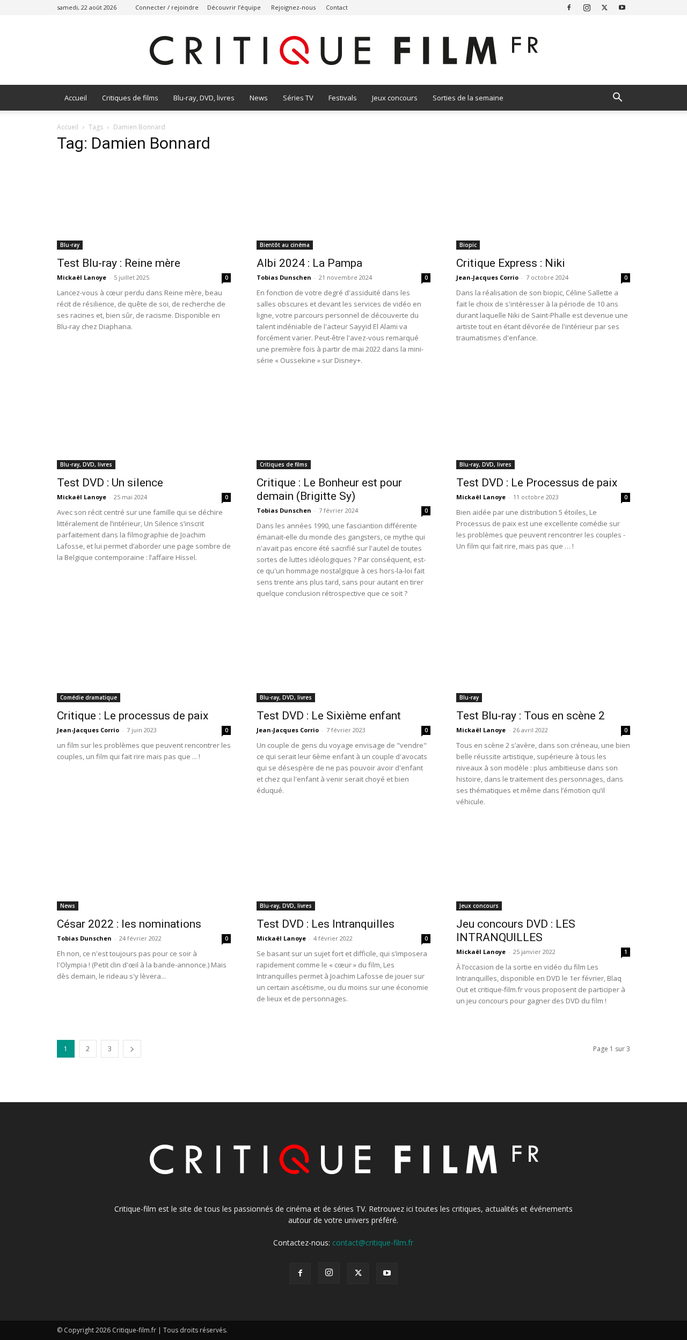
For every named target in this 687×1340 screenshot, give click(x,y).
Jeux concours (395, 98)
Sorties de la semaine (468, 98)
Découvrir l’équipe (234, 7)
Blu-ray (69, 245)
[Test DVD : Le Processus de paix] (543, 426)
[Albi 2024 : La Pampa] (343, 207)
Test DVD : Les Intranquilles (325, 923)
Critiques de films (130, 98)
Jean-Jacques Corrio (487, 277)
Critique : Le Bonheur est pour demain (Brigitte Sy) (329, 489)
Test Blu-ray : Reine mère (118, 263)
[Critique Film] (343, 50)
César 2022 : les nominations (129, 923)
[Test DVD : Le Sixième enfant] (343, 659)
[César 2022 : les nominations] (144, 868)
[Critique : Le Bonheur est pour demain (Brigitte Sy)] (343, 426)
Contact (337, 7)
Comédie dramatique (88, 697)
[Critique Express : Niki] (543, 207)
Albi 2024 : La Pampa (309, 263)
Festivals (342, 98)
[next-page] (132, 1049)
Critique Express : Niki (510, 263)
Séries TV (298, 98)
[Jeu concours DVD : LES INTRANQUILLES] (543, 868)
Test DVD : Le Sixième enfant (329, 715)
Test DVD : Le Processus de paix (536, 482)
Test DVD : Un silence (110, 482)
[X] (604, 7)
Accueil (75, 98)
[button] (617, 98)
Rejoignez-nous (293, 7)
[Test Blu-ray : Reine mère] (144, 207)
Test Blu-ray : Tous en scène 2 (530, 715)
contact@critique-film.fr (372, 1242)
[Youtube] (622, 7)
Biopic (468, 245)
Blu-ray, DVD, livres (204, 98)
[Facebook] (569, 7)
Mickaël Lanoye (81, 277)
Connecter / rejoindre (167, 7)
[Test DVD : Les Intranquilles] (343, 868)
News (259, 98)
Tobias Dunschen (284, 277)
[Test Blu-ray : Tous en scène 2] (543, 659)
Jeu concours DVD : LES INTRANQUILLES (515, 930)
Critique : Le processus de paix (132, 715)
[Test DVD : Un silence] (144, 426)
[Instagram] (587, 7)
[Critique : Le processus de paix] (144, 659)
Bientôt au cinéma (285, 245)
